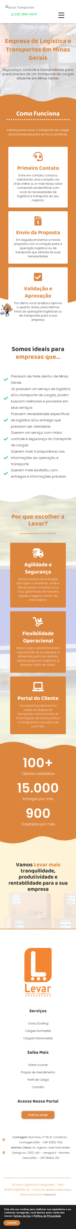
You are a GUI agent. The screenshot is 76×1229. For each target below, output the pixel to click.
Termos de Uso (22, 1216)
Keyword (49, 1194)
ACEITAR (11, 1222)
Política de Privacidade (47, 1216)
